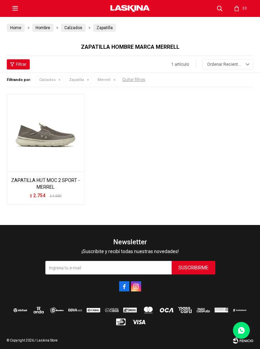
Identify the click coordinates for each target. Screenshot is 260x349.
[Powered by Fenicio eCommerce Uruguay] (243, 340)
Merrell (104, 80)
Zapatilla (76, 80)
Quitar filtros (133, 79)
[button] (219, 8)
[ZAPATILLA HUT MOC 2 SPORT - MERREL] (45, 132)
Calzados (47, 80)
